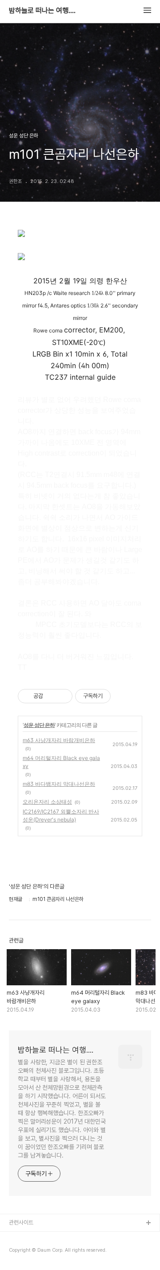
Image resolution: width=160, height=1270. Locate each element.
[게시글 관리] (62, 696)
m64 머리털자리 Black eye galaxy (61, 762)
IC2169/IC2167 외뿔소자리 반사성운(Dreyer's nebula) (61, 815)
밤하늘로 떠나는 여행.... (42, 11)
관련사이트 (21, 1222)
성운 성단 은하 (39, 725)
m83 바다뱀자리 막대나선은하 (59, 783)
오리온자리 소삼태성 (47, 801)
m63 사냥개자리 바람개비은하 (59, 740)
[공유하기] (51, 696)
